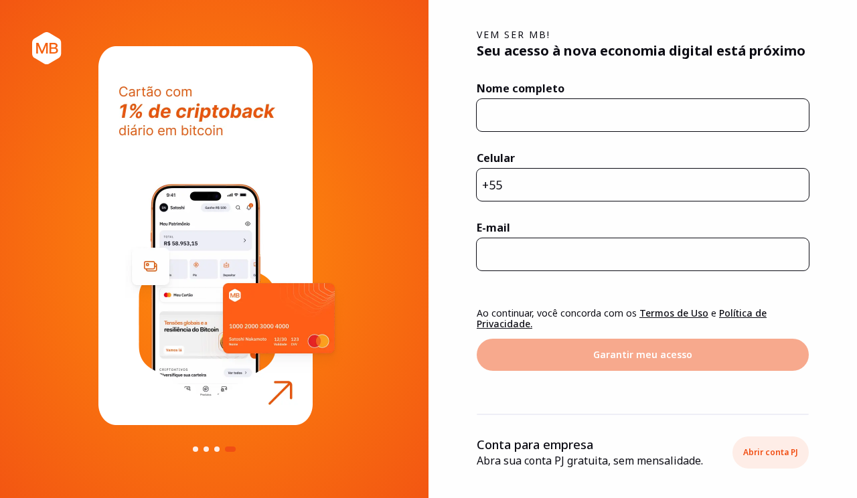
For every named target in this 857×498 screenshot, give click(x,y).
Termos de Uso (673, 313)
